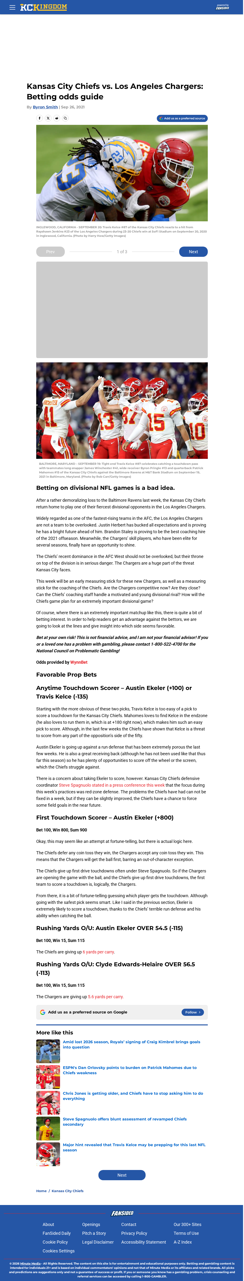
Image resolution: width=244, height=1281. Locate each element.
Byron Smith (45, 107)
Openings (91, 1224)
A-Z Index (183, 1242)
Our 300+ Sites (187, 1224)
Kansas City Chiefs (67, 1191)
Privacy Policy (134, 1233)
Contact (128, 1224)
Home (41, 1191)
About (48, 1224)
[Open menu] (12, 7)
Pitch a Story (94, 1233)
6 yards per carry (98, 951)
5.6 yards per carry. (106, 996)
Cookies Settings (59, 1250)
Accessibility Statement (143, 1242)
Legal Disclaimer (98, 1242)
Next (193, 251)
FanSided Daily (57, 1233)
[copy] (65, 118)
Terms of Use (186, 1233)
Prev (50, 251)
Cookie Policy (55, 1242)
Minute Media (30, 1263)
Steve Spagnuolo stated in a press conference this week (112, 785)
